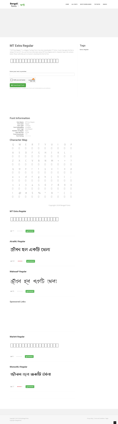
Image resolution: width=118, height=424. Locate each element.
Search (105, 4)
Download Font (18, 85)
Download (30, 231)
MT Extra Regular (18, 211)
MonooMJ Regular (18, 367)
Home (67, 4)
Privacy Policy (90, 418)
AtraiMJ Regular (17, 241)
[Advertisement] (59, 23)
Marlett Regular (17, 337)
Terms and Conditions (99, 418)
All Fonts (74, 4)
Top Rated (97, 4)
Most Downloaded (85, 4)
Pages (107, 418)
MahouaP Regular (18, 271)
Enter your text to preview (18, 71)
